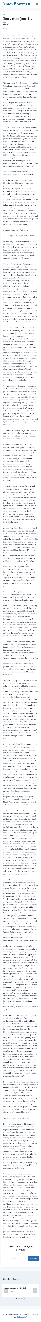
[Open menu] (37, 4)
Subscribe (33, 1259)
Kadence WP (22, 1317)
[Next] (35, 1290)
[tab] (16, 1298)
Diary (5, 14)
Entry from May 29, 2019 (16, 1288)
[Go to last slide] (6, 1290)
